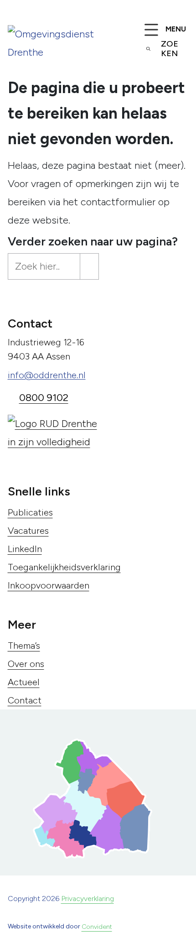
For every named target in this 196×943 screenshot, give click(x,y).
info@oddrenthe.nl (47, 375)
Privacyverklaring (87, 898)
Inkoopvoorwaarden (48, 585)
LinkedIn (25, 548)
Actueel (24, 682)
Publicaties (30, 512)
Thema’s (24, 645)
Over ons (26, 663)
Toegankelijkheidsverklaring (64, 567)
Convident (97, 927)
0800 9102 (43, 397)
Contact (24, 700)
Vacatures (28, 530)
